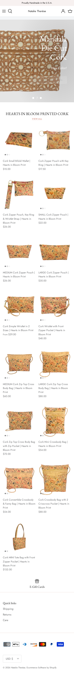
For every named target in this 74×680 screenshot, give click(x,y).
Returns (7, 615)
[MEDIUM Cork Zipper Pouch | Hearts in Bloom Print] (19, 252)
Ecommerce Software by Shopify (41, 667)
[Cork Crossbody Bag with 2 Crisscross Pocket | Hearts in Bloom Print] (54, 479)
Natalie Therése (18, 667)
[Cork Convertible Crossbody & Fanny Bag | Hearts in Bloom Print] (19, 479)
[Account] (62, 11)
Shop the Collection (48, 80)
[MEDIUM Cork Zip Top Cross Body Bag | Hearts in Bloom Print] (19, 364)
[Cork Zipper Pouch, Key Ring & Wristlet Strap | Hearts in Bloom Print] (19, 194)
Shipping (8, 609)
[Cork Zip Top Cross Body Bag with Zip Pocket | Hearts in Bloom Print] (19, 421)
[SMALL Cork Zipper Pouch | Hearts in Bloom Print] (54, 194)
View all (37, 118)
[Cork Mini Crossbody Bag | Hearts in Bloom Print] (54, 421)
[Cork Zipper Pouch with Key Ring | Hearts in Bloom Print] (54, 140)
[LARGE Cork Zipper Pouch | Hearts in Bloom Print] (54, 252)
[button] (33, 98)
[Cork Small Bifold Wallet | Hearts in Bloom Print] (19, 140)
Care (5, 620)
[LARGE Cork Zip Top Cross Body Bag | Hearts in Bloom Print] (54, 364)
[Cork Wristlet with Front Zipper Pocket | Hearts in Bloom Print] (54, 306)
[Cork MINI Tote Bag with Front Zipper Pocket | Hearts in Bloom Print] (19, 537)
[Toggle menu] (4, 11)
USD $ (9, 659)
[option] (37, 61)
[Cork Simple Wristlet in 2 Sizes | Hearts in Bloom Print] (19, 306)
